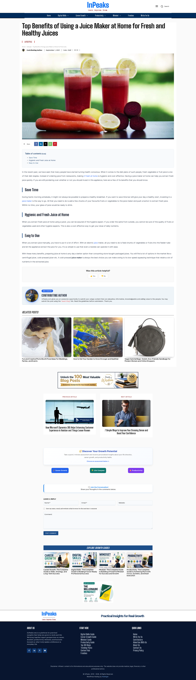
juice (96, 243)
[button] (164, 6)
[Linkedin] (41, 144)
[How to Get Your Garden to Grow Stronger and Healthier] (98, 337)
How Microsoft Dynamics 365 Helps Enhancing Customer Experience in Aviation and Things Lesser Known (70, 429)
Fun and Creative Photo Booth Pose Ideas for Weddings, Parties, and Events (45, 360)
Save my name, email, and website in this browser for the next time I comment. (71, 508)
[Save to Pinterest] (193, 349)
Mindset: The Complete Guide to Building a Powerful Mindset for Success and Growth (111, 572)
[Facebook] (36, 144)
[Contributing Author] (24, 50)
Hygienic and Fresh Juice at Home (42, 160)
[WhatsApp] (50, 144)
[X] (45, 144)
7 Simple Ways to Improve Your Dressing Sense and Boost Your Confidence (126, 432)
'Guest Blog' (65, 301)
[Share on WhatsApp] (193, 344)
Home (24, 47)
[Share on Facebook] (193, 331)
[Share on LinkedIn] (193, 335)
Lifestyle (28, 42)
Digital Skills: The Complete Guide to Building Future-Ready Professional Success (84, 572)
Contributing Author (34, 50)
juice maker (27, 201)
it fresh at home (91, 176)
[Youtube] (45, 650)
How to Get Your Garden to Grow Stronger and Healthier (96, 359)
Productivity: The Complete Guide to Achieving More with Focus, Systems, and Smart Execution (139, 573)
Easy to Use (33, 163)
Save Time (33, 158)
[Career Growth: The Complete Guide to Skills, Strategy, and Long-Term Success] (56, 560)
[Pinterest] (55, 144)
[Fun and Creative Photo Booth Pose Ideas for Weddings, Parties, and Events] (46, 337)
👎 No (103, 276)
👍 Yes (92, 276)
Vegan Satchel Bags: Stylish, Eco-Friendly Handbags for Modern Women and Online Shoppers (147, 360)
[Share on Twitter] (193, 340)
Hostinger (105, 676)
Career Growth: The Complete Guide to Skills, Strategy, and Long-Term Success (55, 572)
